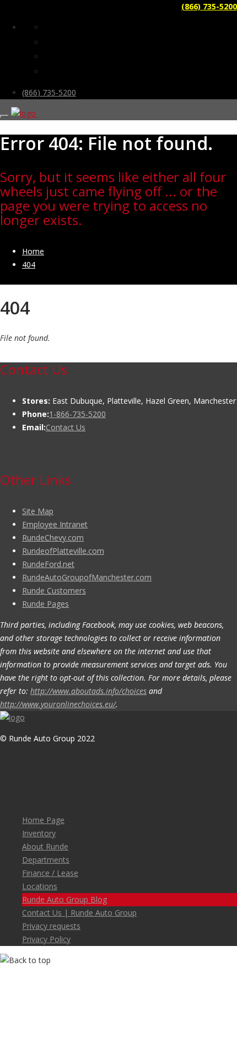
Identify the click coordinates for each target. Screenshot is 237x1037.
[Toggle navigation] (4, 116)
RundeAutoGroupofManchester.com (87, 577)
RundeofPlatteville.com (63, 551)
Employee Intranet (55, 524)
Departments (45, 859)
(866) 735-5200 (209, 6)
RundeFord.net (48, 564)
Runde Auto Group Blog (64, 899)
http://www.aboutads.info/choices (88, 691)
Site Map (37, 511)
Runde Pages (45, 603)
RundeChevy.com (53, 537)
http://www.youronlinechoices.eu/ (58, 704)
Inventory (39, 833)
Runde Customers (54, 590)
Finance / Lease (50, 873)
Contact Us (65, 427)
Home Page (43, 820)
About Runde (45, 846)
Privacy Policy (46, 939)
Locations (39, 886)
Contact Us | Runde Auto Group (79, 912)
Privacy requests (51, 926)
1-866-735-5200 (77, 414)
